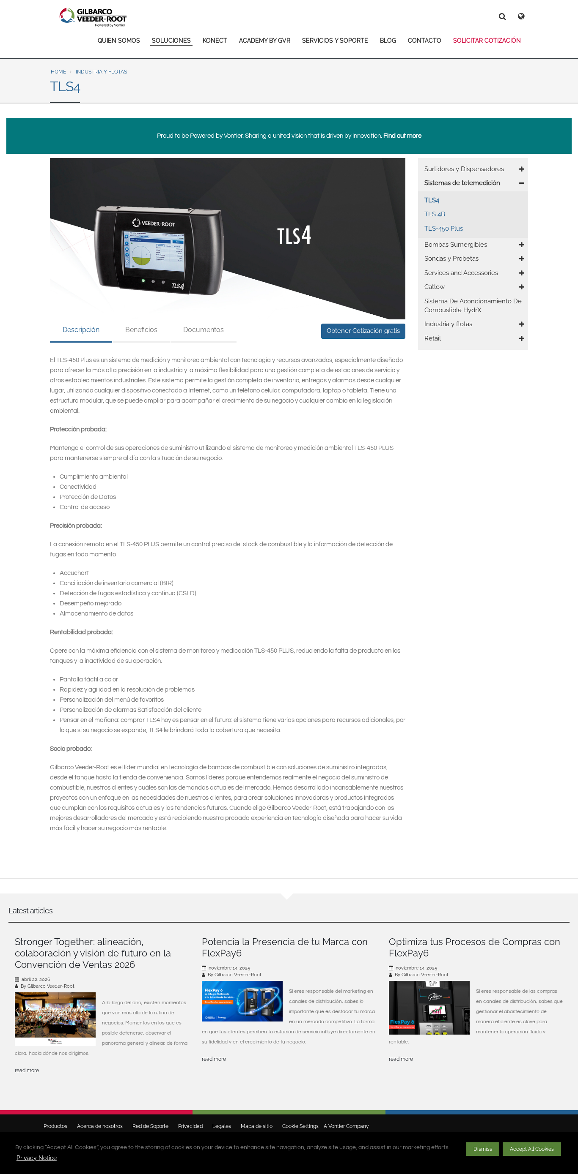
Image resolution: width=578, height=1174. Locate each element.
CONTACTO (424, 40)
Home (58, 72)
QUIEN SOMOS (119, 40)
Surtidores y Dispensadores (464, 169)
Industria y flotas (101, 72)
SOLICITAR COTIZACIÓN (487, 40)
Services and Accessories (461, 273)
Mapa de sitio (256, 1126)
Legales (221, 1126)
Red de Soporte (150, 1126)
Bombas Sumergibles (455, 244)
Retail (432, 338)
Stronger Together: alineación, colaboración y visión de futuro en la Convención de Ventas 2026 (93, 953)
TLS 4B (434, 214)
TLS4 (431, 200)
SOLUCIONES (171, 40)
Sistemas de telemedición (462, 183)
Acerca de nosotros (100, 1126)
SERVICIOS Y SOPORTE (335, 40)
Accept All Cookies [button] (532, 1149)
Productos (55, 1126)
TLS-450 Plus (443, 228)
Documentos (203, 330)
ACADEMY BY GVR (264, 40)
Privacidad (190, 1126)
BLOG (388, 40)
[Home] (93, 17)
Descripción (81, 330)
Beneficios (141, 330)
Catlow (434, 287)
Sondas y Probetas (451, 258)
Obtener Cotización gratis (363, 331)
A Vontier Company (344, 1126)
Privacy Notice (37, 1158)
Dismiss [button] (482, 1149)
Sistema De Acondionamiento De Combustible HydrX (473, 305)
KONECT (215, 40)
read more (27, 1070)
